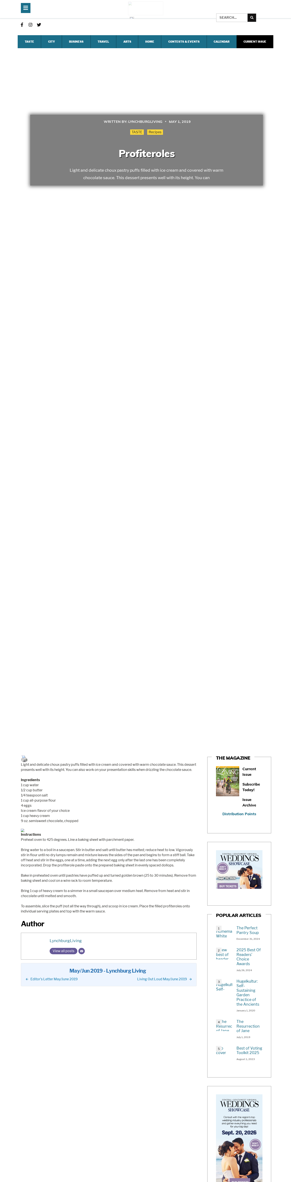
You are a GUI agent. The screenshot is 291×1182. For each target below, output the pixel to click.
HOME (149, 41)
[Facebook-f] (22, 24)
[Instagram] (30, 24)
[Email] (81, 951)
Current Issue (254, 41)
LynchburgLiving (66, 940)
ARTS (127, 41)
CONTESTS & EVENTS (184, 41)
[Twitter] (39, 24)
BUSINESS (76, 41)
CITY (51, 41)
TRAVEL (103, 41)
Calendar (221, 41)
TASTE (29, 41)
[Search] (252, 18)
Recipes (155, 132)
